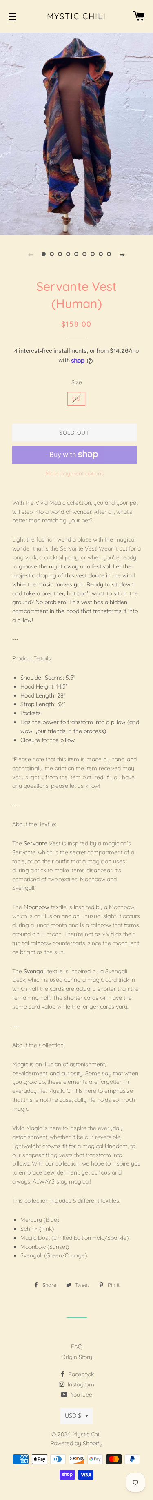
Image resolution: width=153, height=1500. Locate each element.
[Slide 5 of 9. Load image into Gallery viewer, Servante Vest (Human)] (77, 254)
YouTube (80, 1394)
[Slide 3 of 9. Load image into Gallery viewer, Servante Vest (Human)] (60, 254)
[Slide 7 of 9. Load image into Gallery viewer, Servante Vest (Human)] (93, 254)
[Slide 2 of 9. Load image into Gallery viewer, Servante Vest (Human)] (52, 254)
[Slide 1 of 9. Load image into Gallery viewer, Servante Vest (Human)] (44, 254)
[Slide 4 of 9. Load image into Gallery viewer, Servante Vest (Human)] (68, 254)
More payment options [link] (74, 473)
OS (76, 398)
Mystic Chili (76, 16)
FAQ (76, 1346)
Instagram (80, 1384)
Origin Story (76, 1357)
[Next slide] (122, 254)
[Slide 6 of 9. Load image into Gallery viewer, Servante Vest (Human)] (85, 254)
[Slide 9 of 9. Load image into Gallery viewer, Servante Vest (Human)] (109, 254)
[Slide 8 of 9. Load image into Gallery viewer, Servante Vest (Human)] (101, 254)
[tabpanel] (76, 133)
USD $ (73, 1415)
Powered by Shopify (76, 1443)
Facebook (80, 1374)
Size (76, 382)
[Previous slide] (31, 254)
